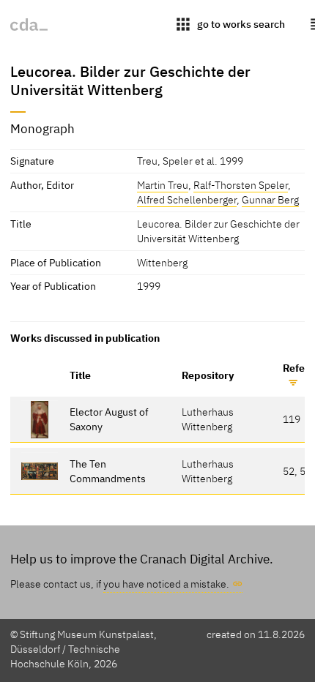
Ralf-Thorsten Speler (240, 185)
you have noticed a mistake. (166, 584)
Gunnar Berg (270, 199)
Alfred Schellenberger (187, 199)
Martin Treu (162, 185)
